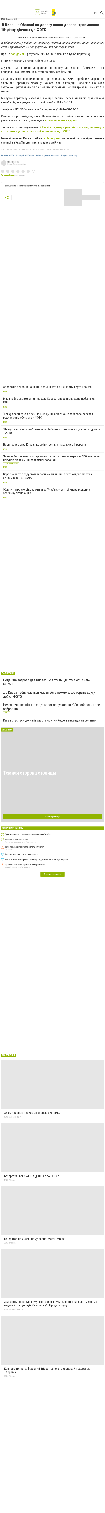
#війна (38, 155)
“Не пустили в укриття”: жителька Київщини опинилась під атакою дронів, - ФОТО (51, 431)
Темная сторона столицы (29, 773)
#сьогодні (19, 155)
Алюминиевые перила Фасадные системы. (32, 1113)
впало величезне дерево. (62, 120)
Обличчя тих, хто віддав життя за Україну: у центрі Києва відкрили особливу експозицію (46, 491)
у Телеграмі (52, 138)
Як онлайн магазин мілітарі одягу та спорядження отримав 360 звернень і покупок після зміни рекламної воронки (52, 458)
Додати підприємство (52, 874)
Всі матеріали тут (52, 816)
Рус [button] (95, 13)
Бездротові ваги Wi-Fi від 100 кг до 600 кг (31, 1176)
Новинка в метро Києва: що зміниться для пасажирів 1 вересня (45, 444)
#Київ (11, 155)
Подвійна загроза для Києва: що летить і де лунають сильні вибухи (47, 682)
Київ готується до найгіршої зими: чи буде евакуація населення (49, 720)
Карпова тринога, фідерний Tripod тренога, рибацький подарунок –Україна (47, 1370)
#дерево (46, 155)
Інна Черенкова (13, 162)
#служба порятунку (69, 155)
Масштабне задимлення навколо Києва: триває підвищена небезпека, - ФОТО (50, 400)
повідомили (18, 54)
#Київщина (29, 155)
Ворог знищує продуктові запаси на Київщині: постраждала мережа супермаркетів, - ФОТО (47, 476)
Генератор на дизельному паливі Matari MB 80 (34, 1239)
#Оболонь (55, 155)
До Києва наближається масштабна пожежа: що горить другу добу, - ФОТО (49, 694)
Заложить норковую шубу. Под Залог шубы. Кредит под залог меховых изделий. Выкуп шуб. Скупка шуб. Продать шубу (50, 1303)
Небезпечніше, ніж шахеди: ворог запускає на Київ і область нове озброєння (51, 707)
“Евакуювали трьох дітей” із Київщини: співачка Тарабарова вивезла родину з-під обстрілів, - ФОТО (48, 415)
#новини (4, 155)
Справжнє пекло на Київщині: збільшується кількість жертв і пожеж (47, 387)
